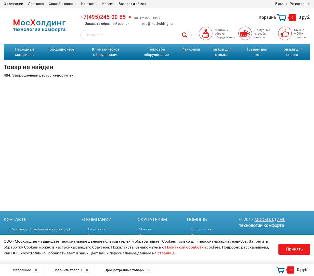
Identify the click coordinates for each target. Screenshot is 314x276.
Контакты (89, 4)
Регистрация (300, 4)
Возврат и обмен (132, 4)
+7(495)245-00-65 (103, 17)
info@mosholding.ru (157, 24)
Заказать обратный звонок (107, 24)
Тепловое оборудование (156, 52)
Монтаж (145, 229)
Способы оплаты (62, 4)
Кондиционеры (62, 49)
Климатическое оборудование (105, 52)
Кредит (108, 4)
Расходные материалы (25, 52)
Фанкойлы (191, 49)
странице (165, 253)
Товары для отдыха (221, 52)
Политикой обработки (185, 247)
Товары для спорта (292, 52)
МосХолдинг (269, 219)
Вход (279, 4)
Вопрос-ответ (202, 229)
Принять (294, 249)
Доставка (36, 4)
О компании (13, 4)
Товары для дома (257, 52)
